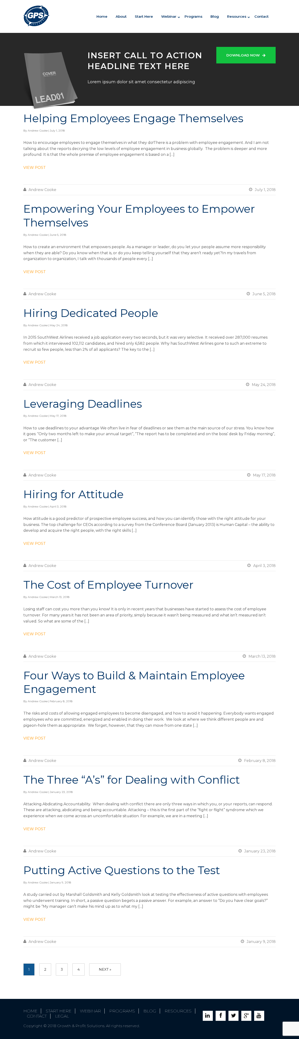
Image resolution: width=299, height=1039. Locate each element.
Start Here (144, 16)
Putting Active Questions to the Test (121, 870)
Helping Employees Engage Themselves (133, 118)
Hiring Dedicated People (90, 313)
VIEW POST (34, 167)
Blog (214, 16)
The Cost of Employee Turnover (108, 584)
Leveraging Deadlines (82, 403)
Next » (105, 969)
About (121, 16)
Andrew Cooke (38, 130)
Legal (62, 1016)
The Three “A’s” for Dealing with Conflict (131, 779)
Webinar (90, 1011)
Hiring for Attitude (73, 494)
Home (101, 16)
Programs (193, 16)
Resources (236, 16)
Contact (261, 16)
